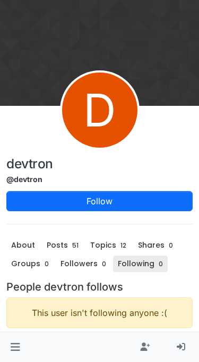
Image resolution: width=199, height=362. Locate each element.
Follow (99, 201)
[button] (15, 347)
